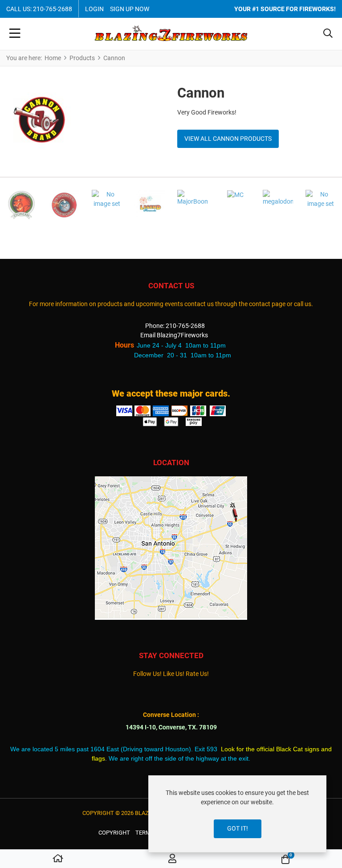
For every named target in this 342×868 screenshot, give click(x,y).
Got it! (237, 828)
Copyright (114, 832)
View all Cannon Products (228, 138)
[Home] (57, 859)
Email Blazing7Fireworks (174, 335)
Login (94, 8)
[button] (328, 34)
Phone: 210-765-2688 (175, 325)
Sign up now (129, 8)
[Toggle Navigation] (15, 34)
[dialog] (237, 813)
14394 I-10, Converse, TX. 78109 (171, 727)
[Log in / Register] (172, 859)
